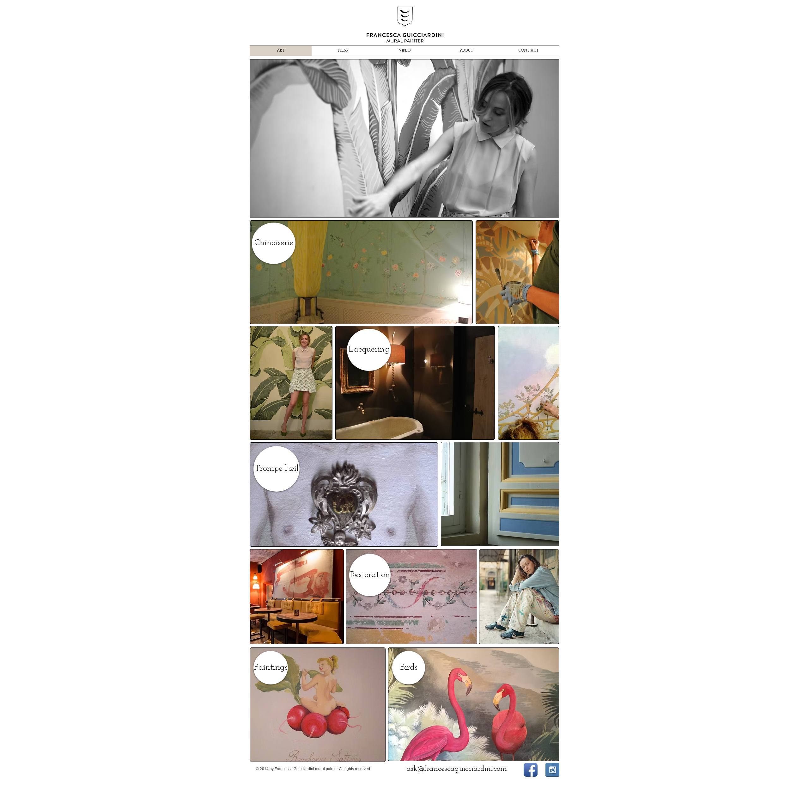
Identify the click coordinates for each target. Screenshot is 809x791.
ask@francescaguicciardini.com (456, 769)
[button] (404, 138)
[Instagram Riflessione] (552, 770)
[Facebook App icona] (531, 770)
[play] (545, 211)
